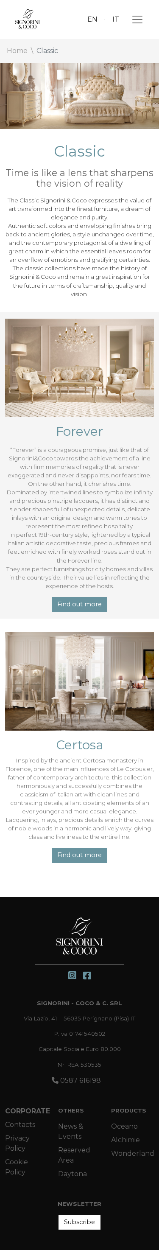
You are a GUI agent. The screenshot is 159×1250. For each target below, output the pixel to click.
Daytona (72, 1174)
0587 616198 (80, 1080)
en (92, 19)
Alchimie (125, 1140)
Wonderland (132, 1153)
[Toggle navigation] (135, 19)
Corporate (27, 1111)
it (115, 19)
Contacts (20, 1125)
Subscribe (79, 1222)
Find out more (79, 604)
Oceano (124, 1126)
